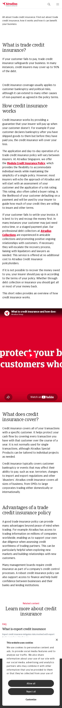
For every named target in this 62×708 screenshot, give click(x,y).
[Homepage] (9, 4)
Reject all (31, 692)
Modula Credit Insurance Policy (26, 163)
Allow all (31, 684)
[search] (49, 4)
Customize (31, 700)
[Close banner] (57, 640)
